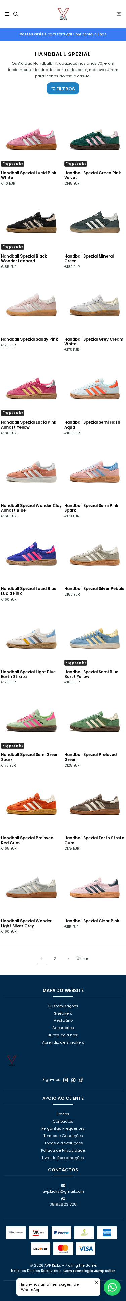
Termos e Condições (63, 1135)
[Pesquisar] (16, 14)
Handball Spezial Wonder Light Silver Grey (26, 923)
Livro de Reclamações (63, 1158)
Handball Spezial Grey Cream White (93, 342)
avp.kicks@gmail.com (63, 1191)
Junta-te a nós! (63, 1035)
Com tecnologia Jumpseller (89, 1271)
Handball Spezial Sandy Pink (29, 339)
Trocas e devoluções (63, 1143)
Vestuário (63, 1020)
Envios (63, 1114)
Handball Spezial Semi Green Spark (30, 757)
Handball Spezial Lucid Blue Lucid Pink (28, 591)
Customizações (63, 1006)
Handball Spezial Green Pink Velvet (92, 175)
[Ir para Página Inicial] (63, 14)
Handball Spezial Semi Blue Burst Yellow (91, 674)
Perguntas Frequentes (63, 1128)
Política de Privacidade (63, 1150)
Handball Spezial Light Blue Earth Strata (28, 674)
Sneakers (63, 1013)
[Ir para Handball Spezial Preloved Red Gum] (31, 801)
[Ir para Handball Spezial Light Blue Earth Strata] (31, 635)
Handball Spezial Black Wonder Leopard (24, 258)
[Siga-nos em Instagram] (65, 1080)
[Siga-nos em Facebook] (73, 1080)
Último (83, 958)
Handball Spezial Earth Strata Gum (94, 840)
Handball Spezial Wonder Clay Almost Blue (31, 508)
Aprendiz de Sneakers (63, 1042)
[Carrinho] (119, 14)
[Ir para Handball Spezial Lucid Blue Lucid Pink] (31, 552)
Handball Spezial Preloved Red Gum (27, 840)
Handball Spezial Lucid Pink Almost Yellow (28, 425)
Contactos (63, 1121)
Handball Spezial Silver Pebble (94, 588)
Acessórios (63, 1027)
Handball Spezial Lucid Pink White (28, 175)
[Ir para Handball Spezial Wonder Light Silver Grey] (31, 884)
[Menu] (7, 14)
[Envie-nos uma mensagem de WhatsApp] (112, 1287)
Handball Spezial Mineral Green (89, 258)
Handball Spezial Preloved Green (90, 757)
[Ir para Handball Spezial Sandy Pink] (31, 302)
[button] (63, 88)
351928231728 (63, 1204)
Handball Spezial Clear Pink (91, 921)
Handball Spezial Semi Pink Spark (91, 508)
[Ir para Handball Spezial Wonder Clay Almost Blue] (31, 469)
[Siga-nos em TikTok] (81, 1080)
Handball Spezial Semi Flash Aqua (92, 425)
